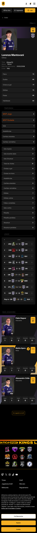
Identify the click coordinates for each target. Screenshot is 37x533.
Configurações (18, 516)
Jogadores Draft (7, 484)
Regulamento (23, 487)
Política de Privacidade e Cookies (11, 508)
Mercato (22, 484)
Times (4, 480)
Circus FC (10, 62)
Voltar (6, 17)
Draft (21, 480)
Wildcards (5, 487)
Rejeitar (18, 523)
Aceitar (18, 529)
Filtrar (32, 23)
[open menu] (34, 4)
